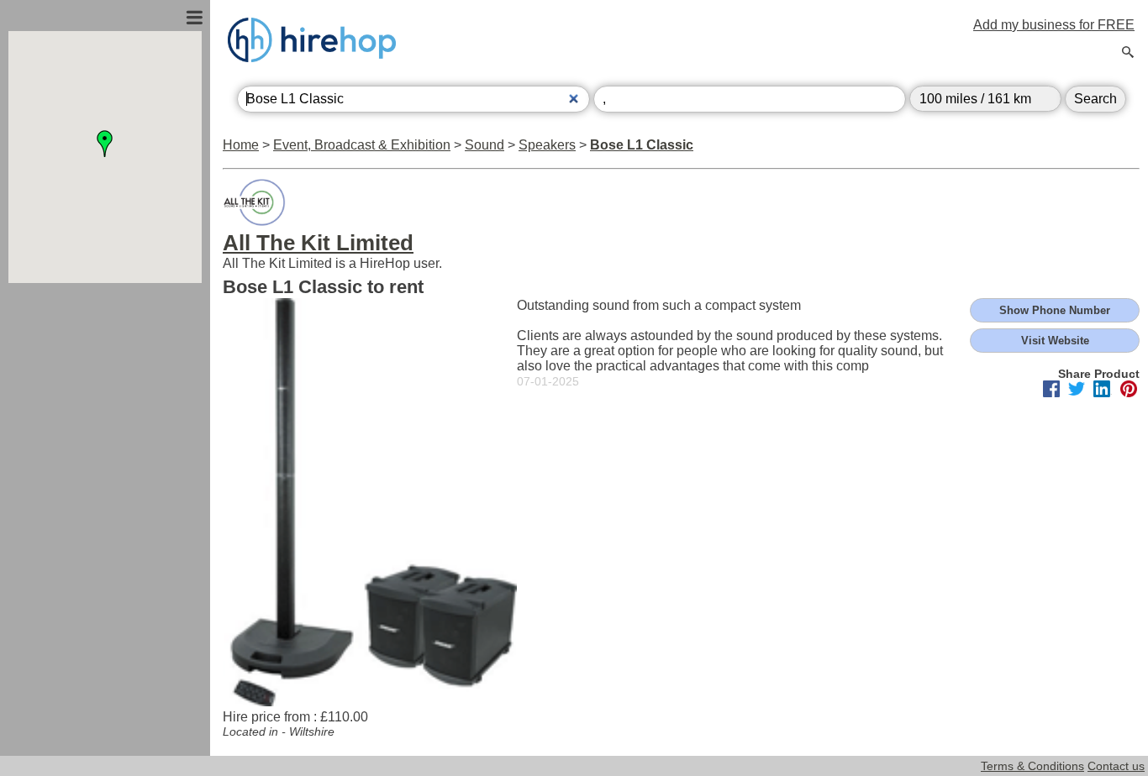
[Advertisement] (105, 464)
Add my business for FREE (1054, 25)
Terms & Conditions (1032, 766)
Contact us (1116, 766)
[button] (105, 143)
